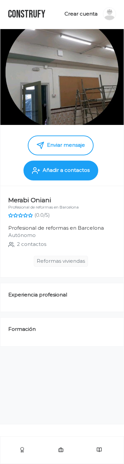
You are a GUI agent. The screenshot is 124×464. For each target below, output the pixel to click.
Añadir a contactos (66, 170)
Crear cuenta (81, 14)
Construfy (26, 14)
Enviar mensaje (65, 145)
